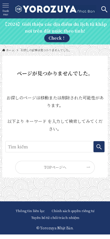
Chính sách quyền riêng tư (73, 210)
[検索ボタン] (104, 9)
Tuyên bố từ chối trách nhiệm (55, 217)
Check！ (57, 38)
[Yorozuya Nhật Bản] (55, 9)
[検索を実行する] (99, 146)
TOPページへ (55, 167)
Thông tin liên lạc (32, 210)
